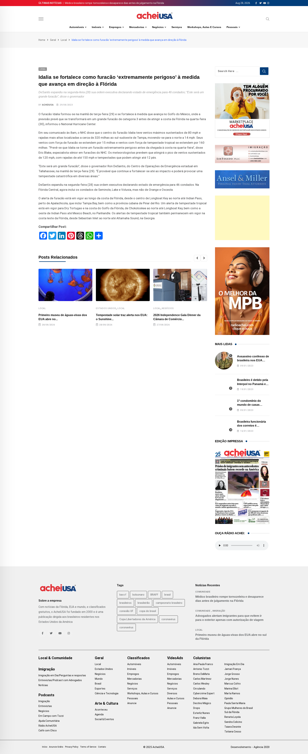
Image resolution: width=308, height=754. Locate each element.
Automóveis (76, 27)
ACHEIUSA (47, 105)
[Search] (268, 19)
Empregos (115, 27)
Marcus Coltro (232, 683)
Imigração (218, 611)
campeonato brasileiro (169, 602)
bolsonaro (138, 594)
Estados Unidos (106, 308)
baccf (122, 594)
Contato (102, 747)
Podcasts (46, 695)
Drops (196, 708)
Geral (53, 40)
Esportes (100, 688)
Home (41, 40)
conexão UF (126, 611)
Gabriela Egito (201, 722)
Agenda (99, 714)
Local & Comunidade (55, 658)
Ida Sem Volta (201, 727)
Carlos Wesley (201, 683)
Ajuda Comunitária (49, 720)
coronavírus (126, 627)
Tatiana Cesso (232, 731)
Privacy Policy (71, 747)
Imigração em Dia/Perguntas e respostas (62, 675)
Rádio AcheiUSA (47, 725)
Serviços (176, 27)
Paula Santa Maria (234, 703)
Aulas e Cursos (175, 698)
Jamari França (232, 669)
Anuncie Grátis (56, 747)
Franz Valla (199, 717)
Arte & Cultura (106, 703)
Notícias (43, 685)
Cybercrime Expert (203, 693)
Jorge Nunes (231, 678)
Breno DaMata (201, 674)
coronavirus (168, 619)
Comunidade (203, 592)
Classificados (138, 658)
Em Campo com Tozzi (51, 715)
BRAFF (154, 594)
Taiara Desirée (232, 726)
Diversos (172, 693)
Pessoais (232, 27)
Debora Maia (200, 698)
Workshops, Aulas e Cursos (204, 27)
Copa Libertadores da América (137, 619)
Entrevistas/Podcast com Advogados (60, 680)
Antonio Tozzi (201, 669)
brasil (167, 594)
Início (44, 747)
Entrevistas (45, 706)
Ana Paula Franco (203, 664)
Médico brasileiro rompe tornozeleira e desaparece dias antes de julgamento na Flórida (114, 3)
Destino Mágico (202, 703)
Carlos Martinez (202, 678)
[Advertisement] (242, 218)
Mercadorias (136, 27)
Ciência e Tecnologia (106, 693)
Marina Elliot (231, 688)
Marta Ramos (232, 693)
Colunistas (202, 658)
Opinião (228, 698)
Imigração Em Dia (234, 664)
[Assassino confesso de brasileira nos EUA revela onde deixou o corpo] (224, 361)
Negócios (158, 27)
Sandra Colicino (233, 721)
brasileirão (144, 602)
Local (64, 40)
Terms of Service (88, 747)
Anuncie (132, 703)
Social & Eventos (104, 719)
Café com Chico (47, 730)
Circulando (199, 688)
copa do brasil (147, 611)
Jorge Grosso (232, 674)
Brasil (98, 683)
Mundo (99, 678)
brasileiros (125, 602)
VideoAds (175, 658)
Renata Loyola (232, 716)
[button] (197, 258)
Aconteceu (101, 709)
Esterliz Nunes (201, 713)
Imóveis (96, 27)
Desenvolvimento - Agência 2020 (250, 747)
